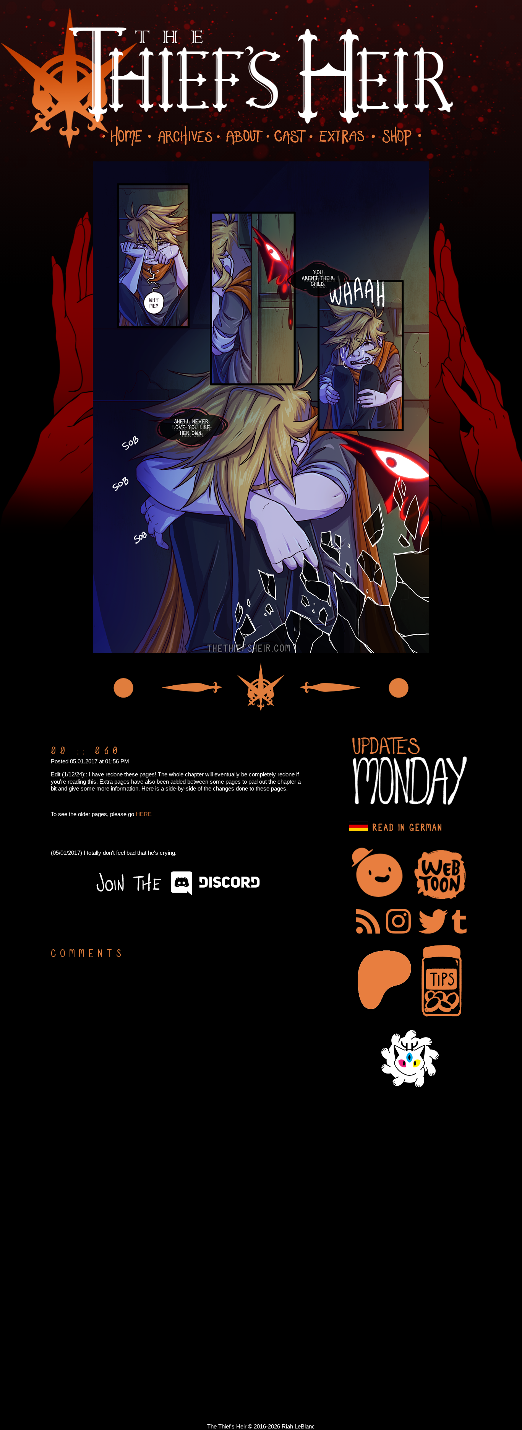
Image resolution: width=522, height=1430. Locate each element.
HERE (144, 814)
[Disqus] (177, 1064)
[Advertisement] (165, 923)
